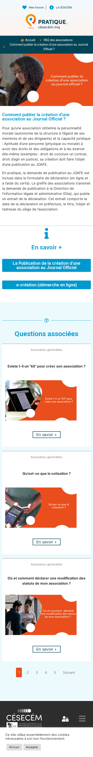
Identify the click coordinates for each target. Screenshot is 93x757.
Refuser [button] (14, 747)
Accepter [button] (32, 747)
